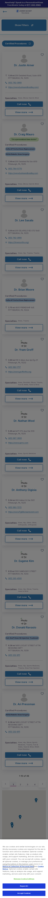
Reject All (24, 886)
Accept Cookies (24, 893)
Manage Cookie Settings (24, 879)
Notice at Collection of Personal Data (18, 866)
